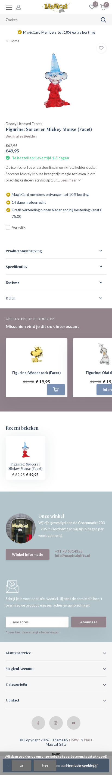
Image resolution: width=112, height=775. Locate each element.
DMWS (74, 740)
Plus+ (88, 740)
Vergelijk (19, 227)
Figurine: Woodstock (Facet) (36, 373)
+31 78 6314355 (69, 551)
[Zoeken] (103, 20)
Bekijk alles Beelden (21, 136)
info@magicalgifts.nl (72, 555)
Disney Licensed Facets (24, 124)
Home (14, 41)
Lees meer (69, 180)
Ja (21, 765)
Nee (45, 765)
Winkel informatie (27, 554)
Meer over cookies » (81, 765)
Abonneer (88, 622)
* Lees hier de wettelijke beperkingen (32, 632)
